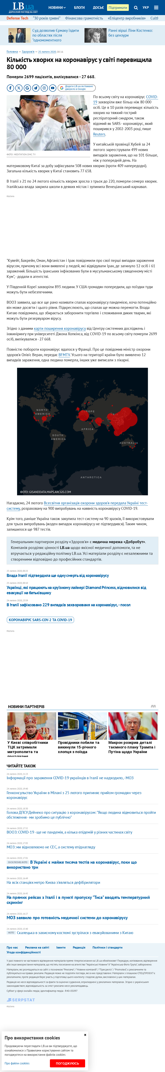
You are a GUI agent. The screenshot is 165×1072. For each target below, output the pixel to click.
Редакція (79, 947)
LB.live (86, 22)
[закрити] (85, 1034)
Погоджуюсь (67, 1063)
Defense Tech (17, 18)
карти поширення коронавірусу (60, 328)
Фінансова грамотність (84, 18)
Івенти (61, 947)
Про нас (12, 947)
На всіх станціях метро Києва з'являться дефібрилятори (53, 882)
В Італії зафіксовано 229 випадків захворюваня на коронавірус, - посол (69, 604)
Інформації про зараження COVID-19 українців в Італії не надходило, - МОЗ (70, 777)
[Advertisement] (82, 227)
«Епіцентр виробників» (127, 18)
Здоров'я (28, 51)
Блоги (79, 7)
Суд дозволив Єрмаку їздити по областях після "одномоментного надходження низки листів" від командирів (55, 40)
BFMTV (64, 354)
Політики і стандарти (108, 947)
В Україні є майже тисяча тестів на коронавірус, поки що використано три (72, 864)
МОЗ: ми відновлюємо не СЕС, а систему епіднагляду (51, 847)
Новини (55, 7)
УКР (146, 7)
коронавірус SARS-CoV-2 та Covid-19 (40, 620)
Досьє (98, 7)
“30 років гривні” (46, 18)
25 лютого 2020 (47, 51)
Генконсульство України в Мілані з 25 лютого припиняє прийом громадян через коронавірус (74, 795)
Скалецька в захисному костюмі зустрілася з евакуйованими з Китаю (70, 932)
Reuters (99, 134)
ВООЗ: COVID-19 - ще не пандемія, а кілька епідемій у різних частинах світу (69, 832)
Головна (12, 51)
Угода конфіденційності (24, 952)
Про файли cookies (17, 1063)
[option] (45, 35)
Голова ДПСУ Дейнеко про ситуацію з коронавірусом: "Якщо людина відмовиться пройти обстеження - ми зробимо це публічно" (81, 815)
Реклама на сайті (37, 947)
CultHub (157, 18)
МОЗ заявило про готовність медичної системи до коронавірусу (67, 917)
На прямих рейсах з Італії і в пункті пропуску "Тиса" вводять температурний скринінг (78, 899)
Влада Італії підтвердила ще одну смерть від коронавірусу (58, 575)
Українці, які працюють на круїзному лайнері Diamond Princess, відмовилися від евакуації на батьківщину (76, 590)
